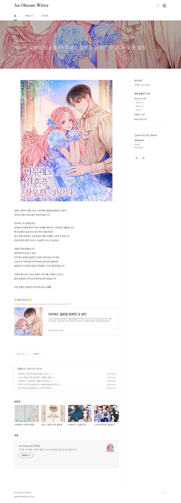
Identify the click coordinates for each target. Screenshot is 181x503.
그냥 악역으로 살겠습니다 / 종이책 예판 (33, 388)
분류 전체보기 (142, 93)
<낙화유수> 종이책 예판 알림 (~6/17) (33, 373)
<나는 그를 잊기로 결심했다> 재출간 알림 (34, 377)
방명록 (45, 15)
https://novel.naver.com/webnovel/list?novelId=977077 (42, 304)
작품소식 (29, 15)
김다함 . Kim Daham (142, 84)
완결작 (139, 106)
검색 (158, 6)
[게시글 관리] (26, 354)
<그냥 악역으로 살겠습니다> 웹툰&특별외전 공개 (37, 384)
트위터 (143, 157)
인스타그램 (136, 157)
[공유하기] (23, 354)
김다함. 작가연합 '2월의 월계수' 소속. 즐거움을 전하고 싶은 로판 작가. (48, 449)
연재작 (139, 102)
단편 (139, 110)
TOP (164, 493)
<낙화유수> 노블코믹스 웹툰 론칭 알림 (33, 380)
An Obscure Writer (31, 6)
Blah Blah (140, 119)
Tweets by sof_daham (145, 135)
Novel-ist (140, 98)
